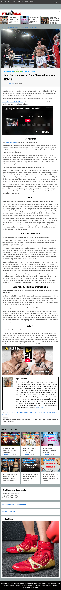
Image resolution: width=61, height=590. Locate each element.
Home (14, 1)
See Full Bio (39, 407)
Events (24, 71)
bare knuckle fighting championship (16, 412)
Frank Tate (45, 412)
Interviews (31, 71)
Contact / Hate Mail (30, 1)
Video (31, 462)
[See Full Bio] (44, 408)
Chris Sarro (38, 412)
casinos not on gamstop (9, 511)
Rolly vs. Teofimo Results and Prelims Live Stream (9, 450)
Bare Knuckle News (9, 71)
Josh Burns (52, 412)
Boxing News (18, 71)
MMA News (21, 1)
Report (46, 482)
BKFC (28, 412)
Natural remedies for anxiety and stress (46, 419)
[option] (10, 20)
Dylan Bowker (10, 83)
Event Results (14, 434)
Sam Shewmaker (11, 142)
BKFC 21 (32, 412)
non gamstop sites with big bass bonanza (14, 504)
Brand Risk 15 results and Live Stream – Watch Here (30, 450)
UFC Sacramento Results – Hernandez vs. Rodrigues (50, 450)
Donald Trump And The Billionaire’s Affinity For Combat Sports (16, 420)
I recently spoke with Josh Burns (12, 102)
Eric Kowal (6, 454)
